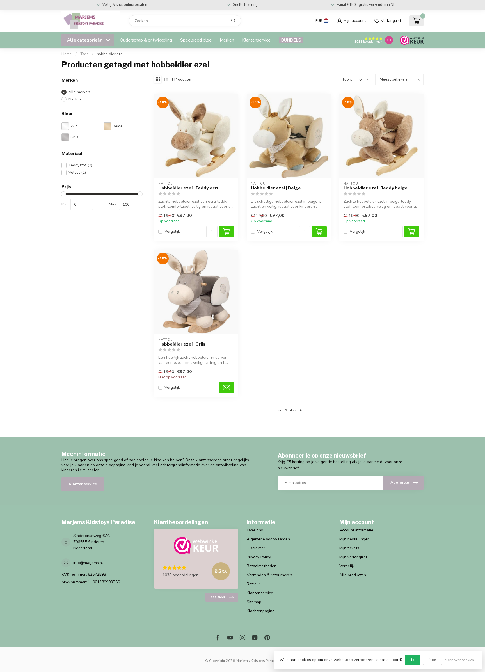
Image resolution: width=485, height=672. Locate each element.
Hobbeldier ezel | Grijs (181, 344)
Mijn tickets (349, 548)
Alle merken (79, 92)
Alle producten (352, 575)
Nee (432, 659)
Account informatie (356, 530)
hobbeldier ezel (110, 54)
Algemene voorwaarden (268, 539)
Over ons (255, 530)
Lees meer (217, 597)
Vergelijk (172, 231)
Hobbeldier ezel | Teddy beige (376, 188)
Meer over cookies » (461, 659)
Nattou (74, 99)
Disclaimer (256, 548)
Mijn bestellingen (354, 539)
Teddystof (80, 165)
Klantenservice (256, 40)
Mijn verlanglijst (353, 557)
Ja (413, 659)
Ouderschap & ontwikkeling (146, 40)
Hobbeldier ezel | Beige (276, 188)
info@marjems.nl (88, 562)
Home (66, 54)
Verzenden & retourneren (269, 575)
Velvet (77, 172)
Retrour (253, 584)
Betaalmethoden (261, 566)
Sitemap (254, 602)
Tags (84, 54)
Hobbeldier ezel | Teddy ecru (188, 188)
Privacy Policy (259, 557)
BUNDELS (291, 40)
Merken (227, 40)
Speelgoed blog (196, 40)
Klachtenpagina (260, 611)
